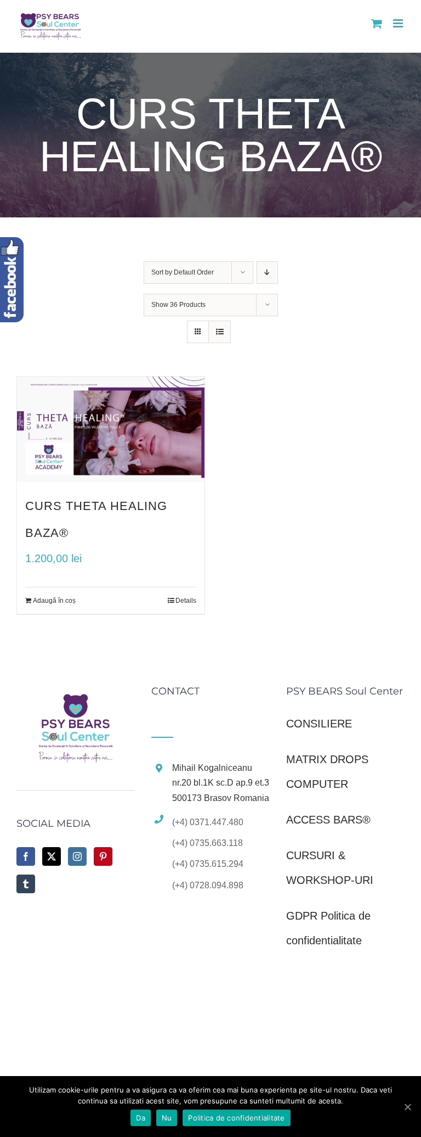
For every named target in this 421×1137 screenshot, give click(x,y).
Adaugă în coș (54, 600)
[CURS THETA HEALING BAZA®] (110, 429)
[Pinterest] (103, 856)
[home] (75, 698)
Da (140, 1117)
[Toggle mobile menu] (399, 23)
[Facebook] (25, 856)
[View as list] (219, 332)
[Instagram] (77, 856)
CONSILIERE (319, 724)
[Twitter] (51, 856)
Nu (167, 1117)
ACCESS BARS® (328, 820)
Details (185, 600)
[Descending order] (267, 272)
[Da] (407, 1106)
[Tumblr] (25, 884)
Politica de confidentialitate (236, 1117)
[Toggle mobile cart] (376, 23)
